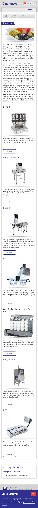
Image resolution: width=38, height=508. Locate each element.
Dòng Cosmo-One (11, 157)
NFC (5, 410)
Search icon (34, 3)
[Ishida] (9, 3)
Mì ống (22, 16)
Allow (33, 494)
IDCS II (6, 258)
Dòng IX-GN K (9, 359)
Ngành (14, 16)
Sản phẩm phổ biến (15, 467)
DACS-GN (7, 208)
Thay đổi (29, 3)
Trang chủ (6, 16)
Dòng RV (7, 107)
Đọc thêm (9, 151)
